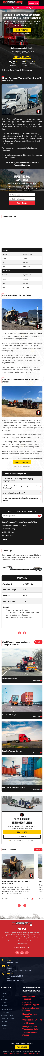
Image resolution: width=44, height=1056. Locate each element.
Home (6, 70)
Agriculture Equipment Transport (14, 525)
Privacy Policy (9, 1053)
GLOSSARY (5, 999)
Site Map (36, 1053)
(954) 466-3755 (22, 832)
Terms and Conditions (24, 1053)
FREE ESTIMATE (22, 1047)
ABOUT (4, 996)
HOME (4, 993)
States (12, 70)
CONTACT (4, 1006)
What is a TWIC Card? (8, 1019)
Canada (4, 1022)
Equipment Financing (22, 947)
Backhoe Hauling (8, 532)
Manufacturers (7, 1015)
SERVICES (5, 1003)
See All (37, 642)
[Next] (24, 633)
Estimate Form (7, 1009)
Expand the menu (41, 3)
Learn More (22, 837)
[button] (22, 479)
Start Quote (22, 203)
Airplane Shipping (8, 529)
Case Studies (6, 1012)
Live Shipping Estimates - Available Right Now (22, 8)
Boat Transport (7, 535)
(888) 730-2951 (33, 3)
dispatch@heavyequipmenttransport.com (19, 969)
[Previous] (19, 633)
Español (5, 1028)
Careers (4, 1025)
